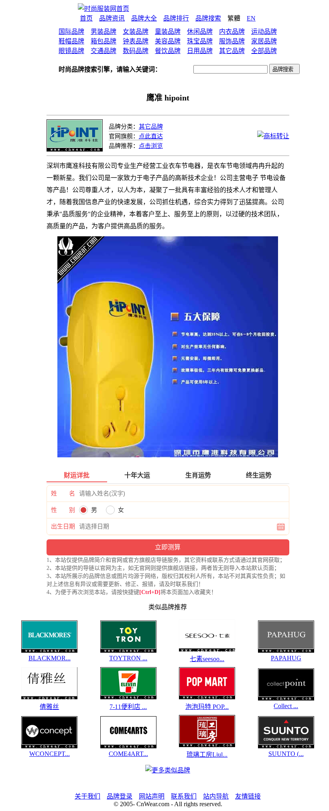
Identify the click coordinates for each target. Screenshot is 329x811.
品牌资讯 (112, 18)
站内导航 (216, 796)
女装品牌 (135, 31)
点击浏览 (151, 146)
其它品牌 (232, 50)
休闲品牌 (200, 31)
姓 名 (63, 493)
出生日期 (63, 526)
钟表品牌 (135, 41)
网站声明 (151, 796)
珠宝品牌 (200, 41)
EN (251, 18)
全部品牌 (264, 50)
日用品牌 (200, 50)
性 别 (63, 510)
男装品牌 (103, 31)
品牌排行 (176, 18)
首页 (86, 18)
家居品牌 (264, 41)
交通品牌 (103, 50)
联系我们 (184, 796)
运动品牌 (264, 31)
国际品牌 (71, 31)
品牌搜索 (208, 18)
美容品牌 (168, 41)
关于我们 (87, 796)
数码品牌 (135, 50)
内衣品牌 (232, 31)
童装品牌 (168, 31)
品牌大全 (144, 18)
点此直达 (151, 136)
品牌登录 (119, 796)
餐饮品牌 (168, 50)
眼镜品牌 (71, 50)
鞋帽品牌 (71, 41)
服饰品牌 (232, 41)
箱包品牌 (103, 41)
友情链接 (248, 796)
